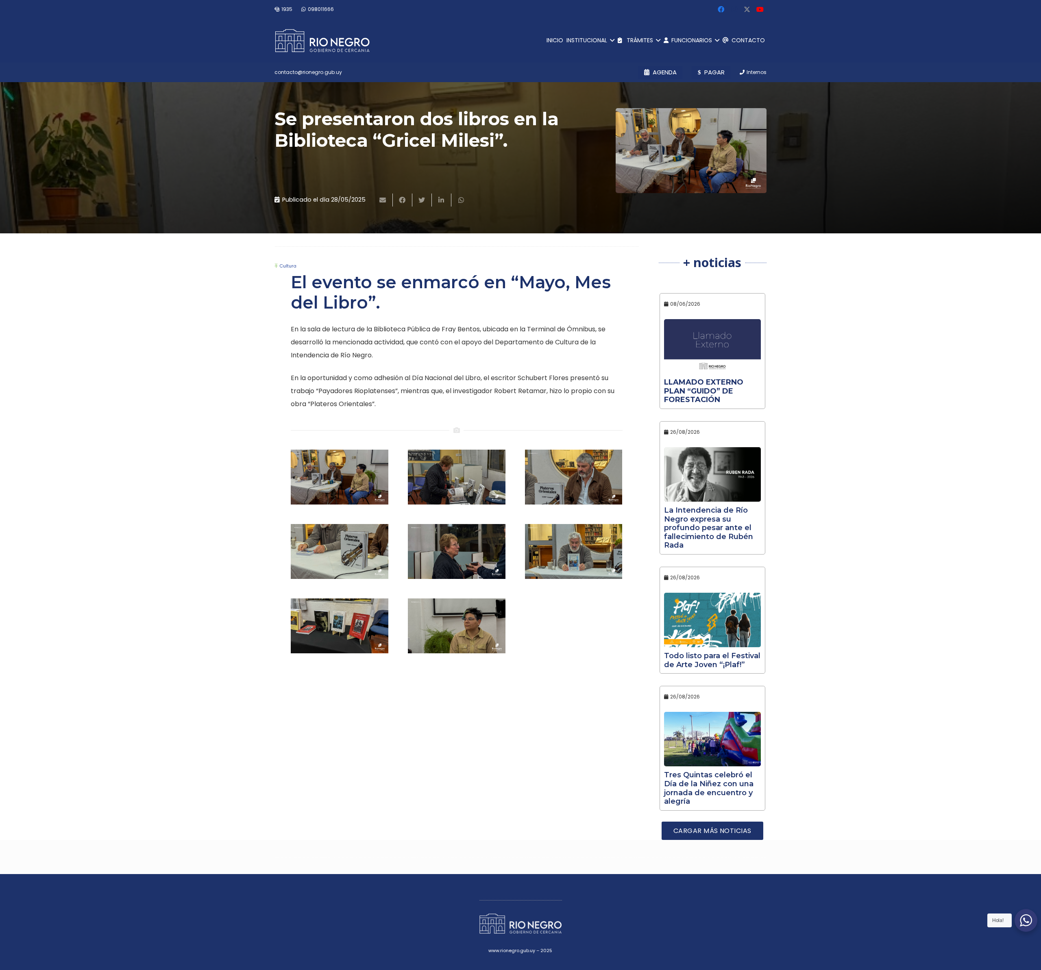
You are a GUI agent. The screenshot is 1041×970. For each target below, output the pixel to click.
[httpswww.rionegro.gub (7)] (456, 477)
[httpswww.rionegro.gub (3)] (574, 551)
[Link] (322, 40)
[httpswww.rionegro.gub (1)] (456, 625)
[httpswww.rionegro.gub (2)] (339, 625)
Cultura (287, 266)
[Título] (747, 9)
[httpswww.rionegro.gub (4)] (456, 551)
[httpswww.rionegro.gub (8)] (339, 477)
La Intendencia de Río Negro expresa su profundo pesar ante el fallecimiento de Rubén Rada (708, 528)
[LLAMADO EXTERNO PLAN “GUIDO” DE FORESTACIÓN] (712, 346)
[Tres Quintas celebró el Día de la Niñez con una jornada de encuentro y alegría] (712, 739)
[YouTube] (760, 9)
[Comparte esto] (402, 200)
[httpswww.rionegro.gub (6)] (574, 477)
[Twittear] (422, 200)
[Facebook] (720, 9)
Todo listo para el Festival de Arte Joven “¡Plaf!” (712, 660)
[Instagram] (733, 9)
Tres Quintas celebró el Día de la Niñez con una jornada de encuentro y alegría (709, 788)
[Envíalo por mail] (383, 200)
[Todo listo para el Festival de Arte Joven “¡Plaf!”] (712, 620)
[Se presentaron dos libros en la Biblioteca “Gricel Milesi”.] (691, 150)
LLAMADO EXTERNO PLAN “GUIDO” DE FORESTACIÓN (703, 391)
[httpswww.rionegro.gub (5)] (339, 551)
